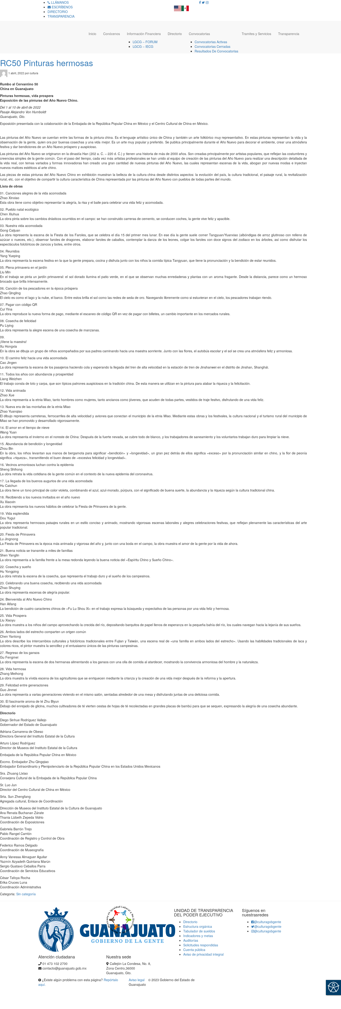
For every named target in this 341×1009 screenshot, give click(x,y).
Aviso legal (137, 979)
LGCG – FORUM (145, 41)
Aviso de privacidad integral (203, 954)
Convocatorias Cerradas (212, 46)
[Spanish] (185, 7)
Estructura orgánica (197, 926)
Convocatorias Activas (211, 41)
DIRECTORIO (58, 11)
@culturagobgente (267, 921)
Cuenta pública (194, 949)
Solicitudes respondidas (200, 945)
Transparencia (288, 33)
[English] (177, 7)
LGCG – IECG (143, 46)
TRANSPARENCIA (61, 16)
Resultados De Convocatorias (216, 51)
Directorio (175, 33)
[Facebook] (200, 2)
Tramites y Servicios (256, 33)
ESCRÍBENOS (62, 7)
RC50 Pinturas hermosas (46, 62)
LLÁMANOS (59, 2)
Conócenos (111, 33)
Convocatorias (199, 33)
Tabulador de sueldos (199, 931)
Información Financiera (144, 33)
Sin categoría (26, 894)
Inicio (92, 33)
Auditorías (190, 940)
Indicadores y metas (198, 935)
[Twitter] (203, 2)
